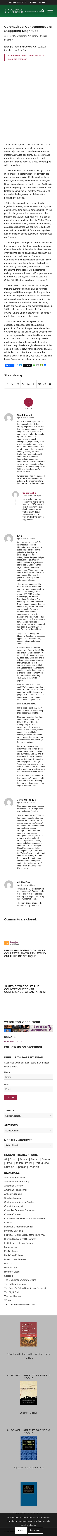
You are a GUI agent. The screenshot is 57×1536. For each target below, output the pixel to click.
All (5, 1159)
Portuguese (42, 1163)
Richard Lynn (10, 1267)
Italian (19, 1163)
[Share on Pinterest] (23, 384)
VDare (7, 1300)
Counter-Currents (13, 1214)
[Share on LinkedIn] (28, 384)
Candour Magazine (13, 1198)
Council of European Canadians (20, 1210)
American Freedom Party (16, 1181)
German (46, 1159)
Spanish (21, 1166)
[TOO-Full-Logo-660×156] (23, 11)
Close (21, 1530)
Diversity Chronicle (13, 1230)
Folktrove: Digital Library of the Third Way (24, 1235)
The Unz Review (12, 1296)
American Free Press (15, 1177)
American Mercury (13, 1185)
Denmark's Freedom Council (18, 1226)
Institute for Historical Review (18, 1243)
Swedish (34, 1166)
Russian (9, 1166)
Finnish (24, 1159)
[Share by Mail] (50, 384)
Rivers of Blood (11, 1271)
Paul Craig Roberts (13, 1255)
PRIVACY (43, 2)
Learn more (35, 1530)
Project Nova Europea (15, 1259)
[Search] (41, 11)
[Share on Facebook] (7, 384)
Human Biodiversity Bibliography (20, 1239)
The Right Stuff (11, 1292)
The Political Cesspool (15, 1284)
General (34, 36)
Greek (9, 1163)
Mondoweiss (10, 1247)
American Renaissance (16, 1189)
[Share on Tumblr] (33, 384)
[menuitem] (17, 2)
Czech (13, 1159)
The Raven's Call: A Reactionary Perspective (26, 1288)
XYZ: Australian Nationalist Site (19, 1304)
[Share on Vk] (39, 384)
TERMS (33, 2)
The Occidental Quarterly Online (20, 1280)
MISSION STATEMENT (17, 2)
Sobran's (8, 1275)
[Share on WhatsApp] (18, 384)
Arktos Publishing (13, 1194)
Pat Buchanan (11, 1251)
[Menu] (48, 11)
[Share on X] (12, 384)
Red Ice (8, 1263)
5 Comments (22, 36)
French (35, 1159)
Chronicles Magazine (14, 1206)
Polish (29, 1163)
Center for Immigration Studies (19, 1202)
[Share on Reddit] (44, 384)
